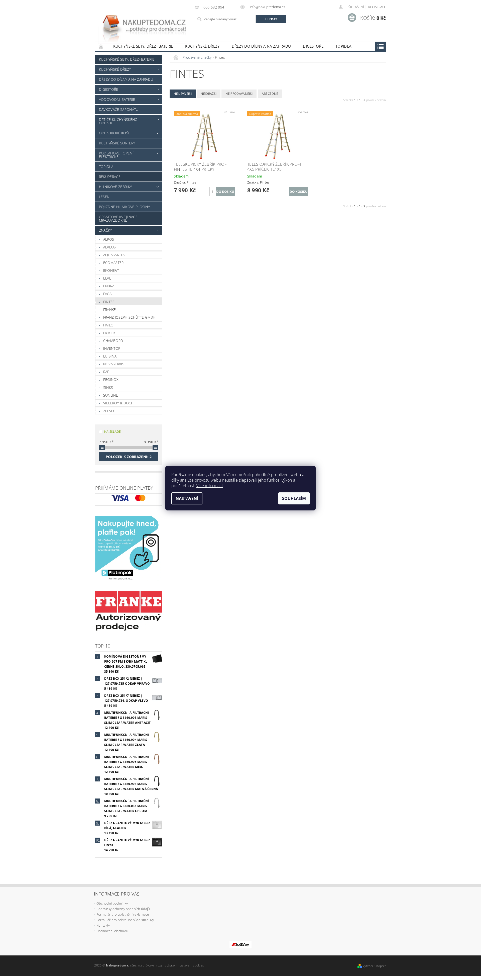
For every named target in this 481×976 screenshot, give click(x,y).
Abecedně (270, 94)
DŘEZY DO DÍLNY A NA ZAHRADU (261, 46)
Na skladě (112, 431)
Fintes (109, 301)
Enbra (108, 286)
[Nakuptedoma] (144, 23)
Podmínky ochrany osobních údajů (123, 909)
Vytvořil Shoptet (374, 966)
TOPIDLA (343, 46)
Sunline (110, 395)
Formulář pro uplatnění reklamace (122, 914)
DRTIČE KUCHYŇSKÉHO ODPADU (118, 121)
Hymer (109, 332)
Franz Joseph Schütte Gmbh (129, 317)
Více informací (209, 485)
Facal (108, 293)
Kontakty (103, 925)
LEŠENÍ (105, 196)
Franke (109, 309)
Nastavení (187, 498)
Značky (105, 230)
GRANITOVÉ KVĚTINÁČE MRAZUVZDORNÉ (118, 218)
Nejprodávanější (239, 94)
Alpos (108, 239)
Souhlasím (294, 498)
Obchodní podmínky (112, 903)
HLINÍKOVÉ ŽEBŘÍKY (115, 186)
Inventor (112, 348)
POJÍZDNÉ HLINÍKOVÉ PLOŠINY (124, 206)
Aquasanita (114, 254)
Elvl (107, 278)
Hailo (108, 325)
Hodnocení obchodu (112, 931)
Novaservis (113, 364)
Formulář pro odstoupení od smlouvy (125, 920)
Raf (106, 371)
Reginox (110, 379)
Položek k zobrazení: (129, 456)
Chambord (113, 340)
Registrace (377, 7)
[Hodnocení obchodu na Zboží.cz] (240, 944)
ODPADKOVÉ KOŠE (114, 133)
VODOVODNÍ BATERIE (117, 99)
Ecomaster (113, 262)
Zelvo (108, 410)
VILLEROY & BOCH (118, 403)
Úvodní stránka (101, 46)
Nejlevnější (183, 94)
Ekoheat (111, 270)
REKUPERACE (110, 176)
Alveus (109, 247)
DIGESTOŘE (313, 46)
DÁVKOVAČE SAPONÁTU (119, 109)
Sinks (108, 387)
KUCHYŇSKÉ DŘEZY (202, 46)
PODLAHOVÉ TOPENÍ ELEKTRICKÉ (116, 155)
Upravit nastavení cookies (185, 965)
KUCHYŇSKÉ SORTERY (117, 143)
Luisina (109, 356)
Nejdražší (208, 94)
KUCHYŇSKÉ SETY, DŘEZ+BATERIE (143, 46)
